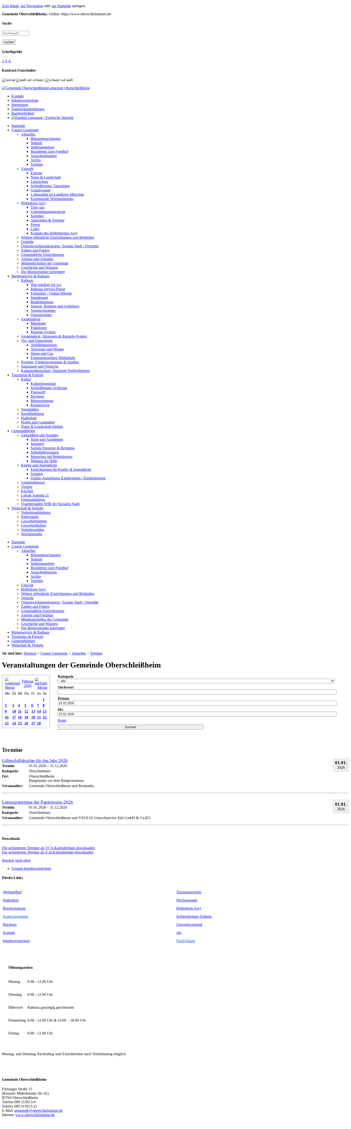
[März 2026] (41, 687)
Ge (178, 924)
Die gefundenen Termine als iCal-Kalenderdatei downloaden (47, 852)
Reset (62, 720)
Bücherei (9, 924)
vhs (178, 933)
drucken (8, 860)
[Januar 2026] (12, 687)
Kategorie (66, 676)
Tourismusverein (188, 892)
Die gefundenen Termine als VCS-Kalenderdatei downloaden (48, 848)
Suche (7, 23)
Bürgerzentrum (14, 908)
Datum (63, 698)
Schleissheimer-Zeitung (194, 916)
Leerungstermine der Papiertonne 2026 (37, 802)
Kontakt (9, 933)
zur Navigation (32, 6)
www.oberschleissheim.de (35, 1115)
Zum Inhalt (10, 6)
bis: (61, 709)
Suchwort (66, 687)
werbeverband (191, 924)
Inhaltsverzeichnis (16, 941)
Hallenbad (10, 900)
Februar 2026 (27, 683)
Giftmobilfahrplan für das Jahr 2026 (35, 760)
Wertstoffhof (12, 892)
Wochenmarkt (186, 900)
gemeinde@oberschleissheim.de (38, 1110)
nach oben (23, 860)
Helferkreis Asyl (188, 908)
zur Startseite (61, 6)
